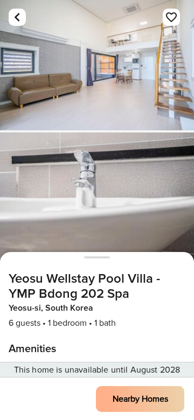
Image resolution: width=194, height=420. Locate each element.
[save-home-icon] (171, 17)
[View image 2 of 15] (97, 197)
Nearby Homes (140, 399)
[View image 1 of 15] (97, 65)
